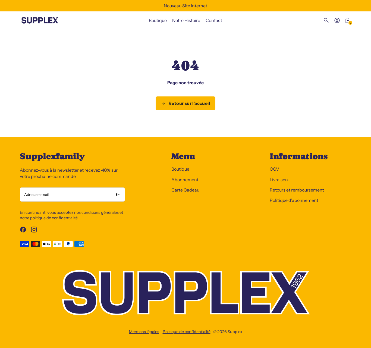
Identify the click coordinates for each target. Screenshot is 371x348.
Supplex (235, 331)
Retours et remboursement (297, 190)
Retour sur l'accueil (189, 103)
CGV (274, 169)
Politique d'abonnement (294, 200)
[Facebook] (23, 229)
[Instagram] (34, 229)
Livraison (279, 179)
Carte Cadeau (185, 190)
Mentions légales (144, 331)
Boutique (180, 169)
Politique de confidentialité (186, 331)
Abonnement (185, 179)
